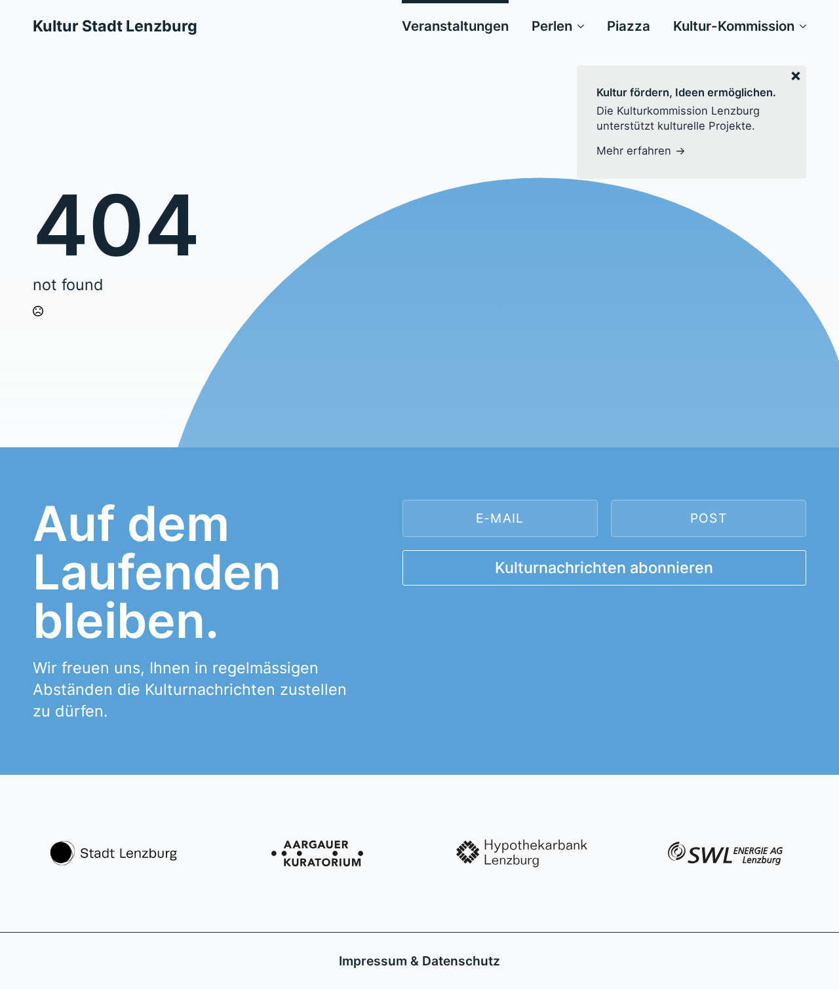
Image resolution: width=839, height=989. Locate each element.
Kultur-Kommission (733, 26)
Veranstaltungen (455, 26)
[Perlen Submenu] (578, 26)
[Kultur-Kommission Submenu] (800, 26)
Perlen (552, 26)
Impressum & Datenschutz (419, 961)
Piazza (628, 26)
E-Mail (500, 518)
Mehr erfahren (633, 150)
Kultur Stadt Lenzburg (115, 25)
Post (708, 518)
